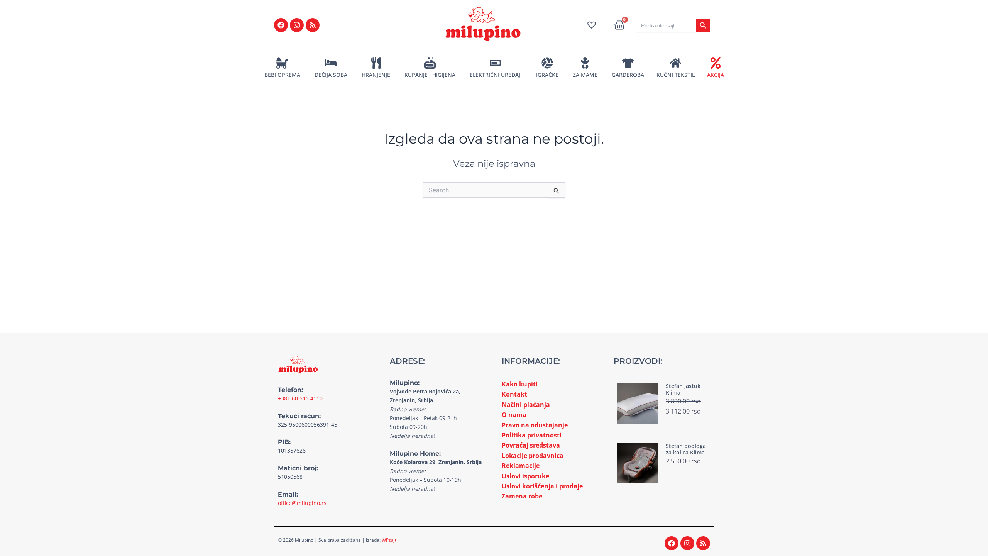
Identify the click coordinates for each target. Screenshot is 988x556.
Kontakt (514, 394)
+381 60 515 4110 (300, 398)
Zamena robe (522, 496)
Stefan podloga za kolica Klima (686, 449)
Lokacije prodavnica (532, 455)
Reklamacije (521, 465)
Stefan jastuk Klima (683, 389)
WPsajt (389, 540)
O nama (514, 414)
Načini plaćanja (526, 404)
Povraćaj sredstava (531, 445)
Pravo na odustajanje (535, 425)
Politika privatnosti (532, 435)
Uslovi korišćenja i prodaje (542, 486)
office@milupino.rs (302, 503)
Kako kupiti (520, 384)
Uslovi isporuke (525, 476)
